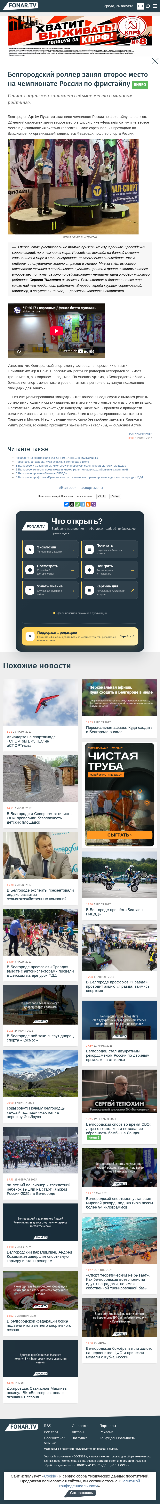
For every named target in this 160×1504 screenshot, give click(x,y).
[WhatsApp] (77, 504)
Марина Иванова (140, 433)
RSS (47, 1426)
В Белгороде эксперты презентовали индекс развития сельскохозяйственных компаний (72, 469)
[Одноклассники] (88, 504)
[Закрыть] (155, 61)
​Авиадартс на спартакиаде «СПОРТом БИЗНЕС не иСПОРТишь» (57, 458)
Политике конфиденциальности (101, 1465)
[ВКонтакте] (66, 504)
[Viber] (93, 504)
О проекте (80, 1426)
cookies (79, 1456)
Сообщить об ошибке (54, 1441)
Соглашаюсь (81, 1492)
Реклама (107, 1432)
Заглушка (79, 1438)
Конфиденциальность (117, 1438)
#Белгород (68, 487)
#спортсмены (92, 487)
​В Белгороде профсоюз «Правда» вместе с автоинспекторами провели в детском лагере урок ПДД (79, 477)
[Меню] (155, 6)
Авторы (78, 1432)
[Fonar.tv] (20, 6)
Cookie (50, 1476)
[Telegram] (82, 504)
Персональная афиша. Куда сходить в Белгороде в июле (52, 462)
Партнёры (108, 1426)
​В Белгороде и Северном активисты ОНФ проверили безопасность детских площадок (71, 466)
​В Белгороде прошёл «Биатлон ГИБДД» (41, 473)
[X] (71, 504)
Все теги (51, 1432)
